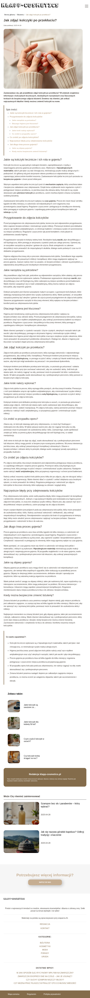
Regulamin (31, 994)
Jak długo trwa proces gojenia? (24, 145)
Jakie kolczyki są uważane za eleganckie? (31, 706)
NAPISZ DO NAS (45, 882)
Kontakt (45, 928)
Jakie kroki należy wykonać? (23, 130)
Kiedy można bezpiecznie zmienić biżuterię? (29, 151)
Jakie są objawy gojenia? (22, 148)
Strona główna (9, 15)
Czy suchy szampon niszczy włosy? (45, 980)
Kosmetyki (45, 946)
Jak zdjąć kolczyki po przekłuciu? (24, 127)
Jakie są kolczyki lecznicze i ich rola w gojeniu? (31, 113)
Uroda (44, 957)
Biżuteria (20, 15)
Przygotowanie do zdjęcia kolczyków (26, 117)
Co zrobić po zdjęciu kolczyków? (24, 137)
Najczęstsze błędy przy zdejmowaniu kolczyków (31, 141)
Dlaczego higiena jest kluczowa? (25, 124)
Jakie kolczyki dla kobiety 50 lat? (31, 723)
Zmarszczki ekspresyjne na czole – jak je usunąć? (45, 976)
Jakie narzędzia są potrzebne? (24, 120)
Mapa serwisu (13, 994)
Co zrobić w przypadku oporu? (24, 134)
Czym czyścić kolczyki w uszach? (34, 740)
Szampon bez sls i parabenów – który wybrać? (60, 805)
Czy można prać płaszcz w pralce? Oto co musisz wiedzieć (45, 983)
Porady (45, 953)
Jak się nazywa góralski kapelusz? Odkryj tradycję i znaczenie (62, 833)
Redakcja (45, 924)
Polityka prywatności (52, 994)
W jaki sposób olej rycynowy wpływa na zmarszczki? (45, 973)
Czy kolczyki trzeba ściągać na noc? (32, 757)
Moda (45, 950)
